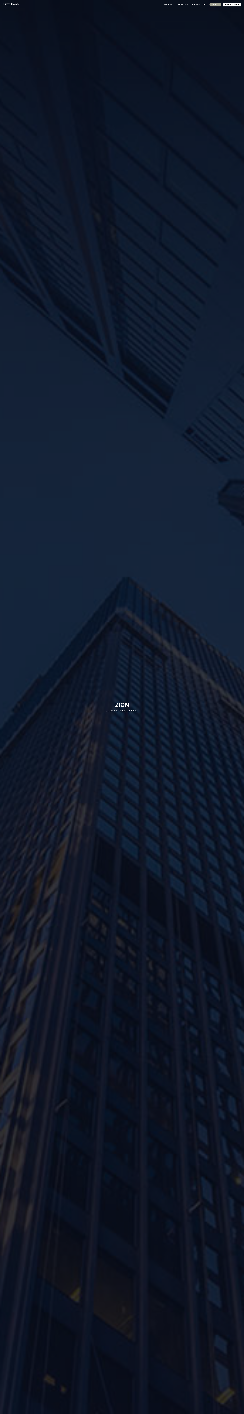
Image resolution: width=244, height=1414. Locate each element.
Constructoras (182, 4)
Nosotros (196, 4)
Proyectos (168, 4)
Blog (205, 4)
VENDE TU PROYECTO (231, 4)
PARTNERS (215, 4)
